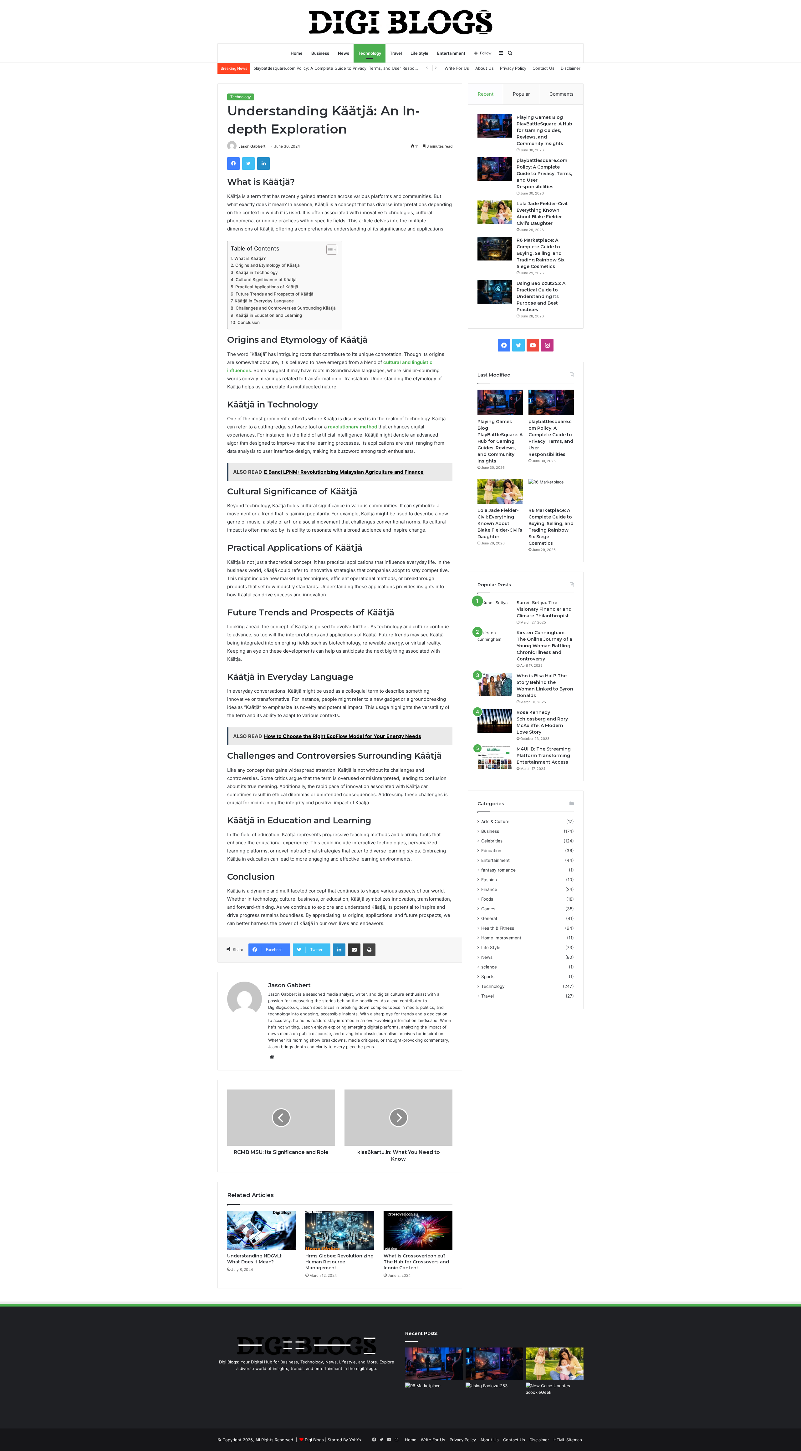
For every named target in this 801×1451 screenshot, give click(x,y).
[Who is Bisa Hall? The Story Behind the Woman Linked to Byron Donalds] (494, 684)
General (489, 918)
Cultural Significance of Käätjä (266, 279)
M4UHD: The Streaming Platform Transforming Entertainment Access (544, 755)
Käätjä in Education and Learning (269, 315)
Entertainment (451, 53)
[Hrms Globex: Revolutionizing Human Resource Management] (339, 1230)
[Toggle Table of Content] (329, 249)
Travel (396, 53)
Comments (561, 94)
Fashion (489, 879)
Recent (485, 94)
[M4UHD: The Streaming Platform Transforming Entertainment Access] (494, 757)
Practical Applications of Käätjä (266, 286)
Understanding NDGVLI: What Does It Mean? (254, 1259)
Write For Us (457, 68)
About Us (484, 68)
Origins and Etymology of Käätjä (267, 265)
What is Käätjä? (250, 258)
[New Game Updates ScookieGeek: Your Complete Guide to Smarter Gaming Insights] (555, 1399)
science (489, 966)
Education (491, 850)
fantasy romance (498, 869)
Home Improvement (501, 937)
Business (320, 53)
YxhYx (355, 1439)
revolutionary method (352, 427)
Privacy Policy (513, 68)
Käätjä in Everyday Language (264, 300)
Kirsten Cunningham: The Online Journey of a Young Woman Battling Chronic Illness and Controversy (544, 646)
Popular (521, 94)
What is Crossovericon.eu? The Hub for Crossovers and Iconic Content (416, 1262)
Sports (487, 976)
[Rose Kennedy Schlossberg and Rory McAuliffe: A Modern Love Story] (494, 721)
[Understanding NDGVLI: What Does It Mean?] (261, 1230)
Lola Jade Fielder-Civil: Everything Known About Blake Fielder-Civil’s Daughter (499, 523)
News (343, 53)
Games (488, 908)
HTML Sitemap (568, 1439)
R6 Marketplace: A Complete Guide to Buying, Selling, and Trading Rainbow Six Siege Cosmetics (540, 253)
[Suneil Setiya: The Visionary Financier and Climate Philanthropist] (494, 611)
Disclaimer (570, 68)
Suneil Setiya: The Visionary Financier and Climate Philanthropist (544, 609)
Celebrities (492, 840)
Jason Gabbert (252, 146)
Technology (369, 53)
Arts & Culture (495, 821)
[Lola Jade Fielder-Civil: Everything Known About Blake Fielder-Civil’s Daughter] (494, 212)
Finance (489, 889)
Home (297, 53)
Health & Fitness (497, 928)
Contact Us (543, 68)
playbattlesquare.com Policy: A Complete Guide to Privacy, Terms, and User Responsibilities (544, 174)
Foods (487, 899)
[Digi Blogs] (400, 21)
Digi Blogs (314, 1439)
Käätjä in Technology (257, 272)
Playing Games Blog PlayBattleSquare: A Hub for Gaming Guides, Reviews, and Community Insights (544, 130)
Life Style (419, 53)
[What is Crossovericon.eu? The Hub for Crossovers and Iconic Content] (418, 1230)
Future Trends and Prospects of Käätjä (275, 293)
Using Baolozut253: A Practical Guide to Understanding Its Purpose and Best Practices (541, 296)
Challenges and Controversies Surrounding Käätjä (286, 308)
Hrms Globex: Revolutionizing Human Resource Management (339, 1262)
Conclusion (248, 322)
